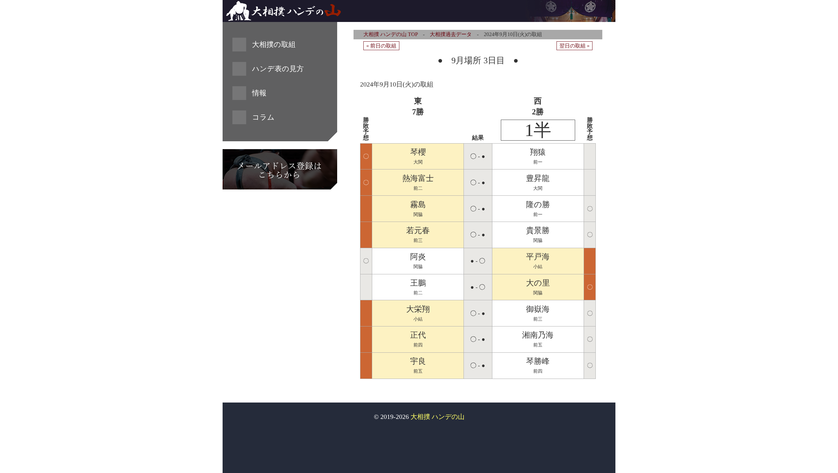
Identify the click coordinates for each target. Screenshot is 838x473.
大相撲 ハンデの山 (437, 416)
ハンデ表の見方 (278, 69)
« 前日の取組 (381, 46)
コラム (263, 117)
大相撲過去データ (451, 34)
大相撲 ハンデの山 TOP (390, 34)
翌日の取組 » (574, 46)
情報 (259, 93)
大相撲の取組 (274, 44)
